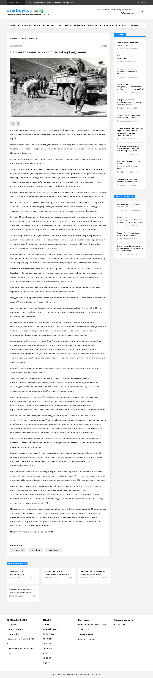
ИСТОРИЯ (64, 26)
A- (13, 123)
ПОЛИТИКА (49, 26)
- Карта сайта (13, 634)
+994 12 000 (83, 629)
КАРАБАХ (78, 26)
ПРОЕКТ (13, 26)
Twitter (36, 550)
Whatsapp (54, 550)
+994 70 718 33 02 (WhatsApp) (92, 624)
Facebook (18, 550)
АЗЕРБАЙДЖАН (30, 26)
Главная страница (18, 38)
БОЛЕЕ (107, 26)
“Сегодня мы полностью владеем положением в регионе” (42, 2)
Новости (33, 38)
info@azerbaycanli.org (88, 639)
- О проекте (12, 624)
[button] (143, 25)
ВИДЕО (134, 26)
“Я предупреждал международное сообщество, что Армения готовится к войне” (130, 222)
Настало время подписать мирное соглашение (128, 207)
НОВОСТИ (121, 26)
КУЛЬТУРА (93, 26)
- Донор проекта (15, 629)
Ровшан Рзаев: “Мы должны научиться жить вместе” (128, 236)
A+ (18, 123)
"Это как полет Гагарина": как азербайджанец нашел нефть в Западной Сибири (130, 250)
